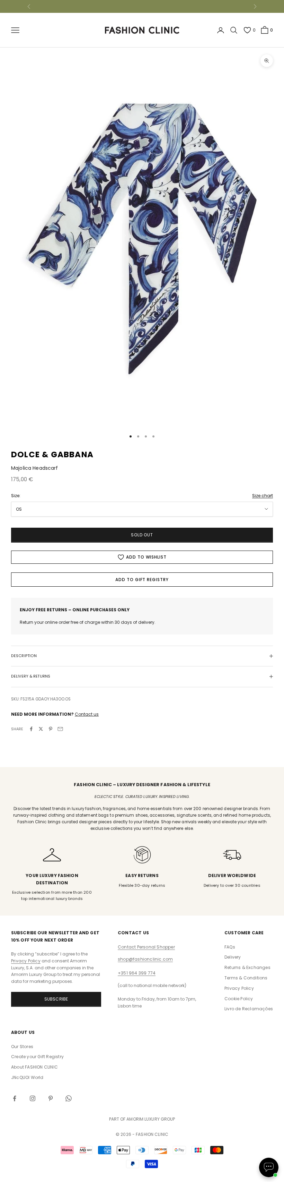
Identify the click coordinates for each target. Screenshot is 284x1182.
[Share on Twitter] (41, 729)
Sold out (142, 535)
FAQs (229, 947)
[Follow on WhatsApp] (68, 1098)
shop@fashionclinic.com (145, 959)
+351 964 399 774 (137, 973)
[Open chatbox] (268, 1167)
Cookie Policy (238, 999)
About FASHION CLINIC (34, 1067)
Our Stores (22, 1046)
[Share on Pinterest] (50, 729)
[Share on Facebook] (31, 729)
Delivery (232, 957)
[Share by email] (60, 729)
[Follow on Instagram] (32, 1098)
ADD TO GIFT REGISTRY (142, 580)
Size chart (262, 496)
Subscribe (56, 999)
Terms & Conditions (246, 978)
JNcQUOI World (27, 1077)
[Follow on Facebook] (14, 1098)
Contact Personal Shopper (146, 947)
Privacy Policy (26, 961)
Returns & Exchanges (247, 967)
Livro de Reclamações (248, 1009)
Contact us (87, 714)
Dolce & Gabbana (52, 454)
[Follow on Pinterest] (50, 1098)
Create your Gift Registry (37, 1057)
